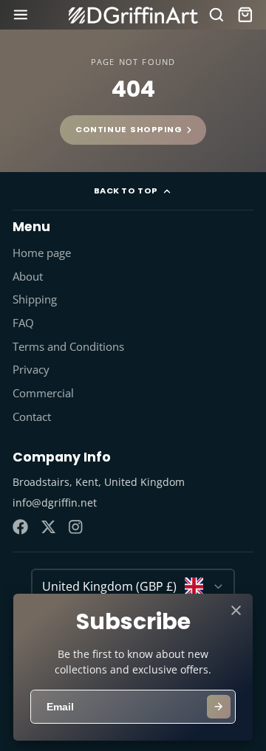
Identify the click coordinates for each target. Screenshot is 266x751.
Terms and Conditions (68, 346)
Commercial (43, 393)
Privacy (31, 369)
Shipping (35, 299)
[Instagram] (76, 527)
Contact (32, 417)
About (28, 276)
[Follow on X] (48, 527)
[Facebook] (20, 527)
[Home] (133, 15)
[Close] (236, 610)
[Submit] (219, 707)
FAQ (23, 323)
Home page (42, 253)
